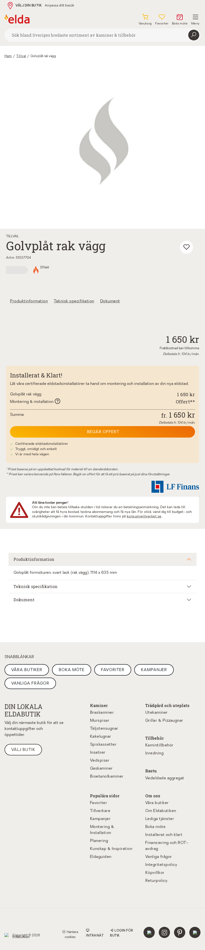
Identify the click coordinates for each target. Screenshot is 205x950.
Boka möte (71, 670)
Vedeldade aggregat (164, 778)
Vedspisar (100, 761)
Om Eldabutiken (160, 811)
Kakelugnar (100, 737)
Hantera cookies (71, 935)
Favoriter (112, 670)
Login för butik (121, 933)
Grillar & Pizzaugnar (164, 721)
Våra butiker (26, 670)
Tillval (21, 56)
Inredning (154, 753)
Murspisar (100, 721)
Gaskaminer (101, 769)
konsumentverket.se (144, 516)
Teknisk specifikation (74, 301)
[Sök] (193, 35)
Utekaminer (156, 713)
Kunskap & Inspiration (111, 849)
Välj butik (23, 750)
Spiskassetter (103, 745)
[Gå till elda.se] (17, 19)
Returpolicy (156, 881)
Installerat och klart (163, 835)
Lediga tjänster (159, 819)
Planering (99, 841)
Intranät (95, 935)
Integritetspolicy (161, 865)
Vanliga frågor (30, 684)
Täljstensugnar (104, 729)
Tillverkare (100, 811)
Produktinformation (29, 301)
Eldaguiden (101, 857)
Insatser (98, 753)
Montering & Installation (102, 830)
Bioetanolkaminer (107, 777)
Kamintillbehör (159, 745)
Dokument (110, 301)
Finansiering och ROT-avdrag (166, 846)
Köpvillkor (154, 873)
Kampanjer (154, 670)
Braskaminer (102, 713)
